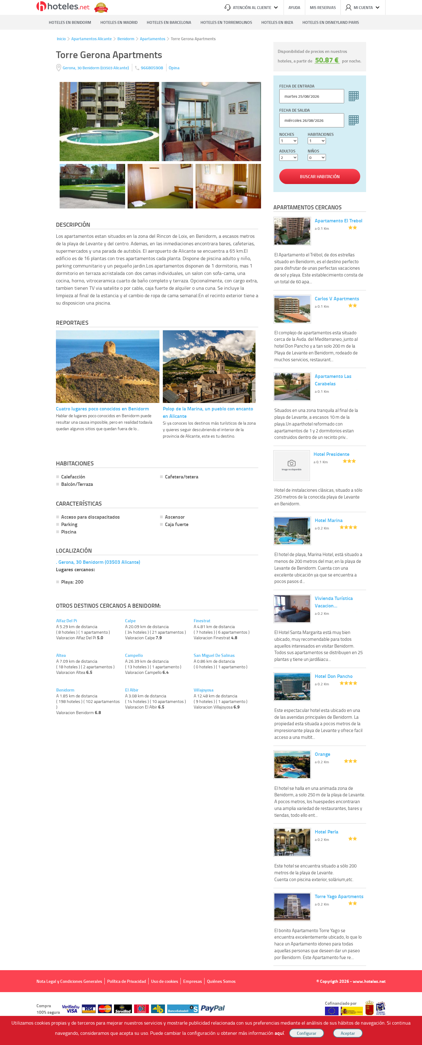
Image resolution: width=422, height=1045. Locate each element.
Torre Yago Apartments (339, 896)
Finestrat (202, 620)
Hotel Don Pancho (333, 675)
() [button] (96, 67)
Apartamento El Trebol (338, 220)
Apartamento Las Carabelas (333, 379)
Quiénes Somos (221, 981)
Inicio (61, 38)
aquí (279, 1032)
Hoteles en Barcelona (169, 22)
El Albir (131, 690)
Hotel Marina (329, 520)
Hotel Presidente (331, 453)
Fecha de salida (294, 110)
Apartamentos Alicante (91, 38)
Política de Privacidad (126, 981)
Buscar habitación (320, 176)
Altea (61, 655)
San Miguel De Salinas (214, 655)
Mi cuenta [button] (363, 7)
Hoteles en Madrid (118, 22)
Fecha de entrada (296, 86)
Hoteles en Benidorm (70, 22)
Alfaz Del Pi (66, 620)
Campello (134, 655)
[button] (211, 522)
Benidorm (125, 38)
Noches (286, 134)
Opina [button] (174, 67)
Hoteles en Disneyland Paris (330, 22)
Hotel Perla (326, 831)
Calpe (130, 620)
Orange (322, 753)
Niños (313, 151)
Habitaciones (321, 134)
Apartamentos (152, 38)
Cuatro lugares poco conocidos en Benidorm (102, 408)
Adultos (287, 151)
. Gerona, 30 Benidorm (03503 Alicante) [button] (98, 561)
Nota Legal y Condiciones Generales (69, 981)
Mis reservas (323, 7)
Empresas (192, 981)
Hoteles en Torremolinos (226, 22)
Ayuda (294, 7)
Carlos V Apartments (337, 298)
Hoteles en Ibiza (277, 22)
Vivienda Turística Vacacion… (334, 601)
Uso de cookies (164, 981)
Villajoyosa (203, 690)
